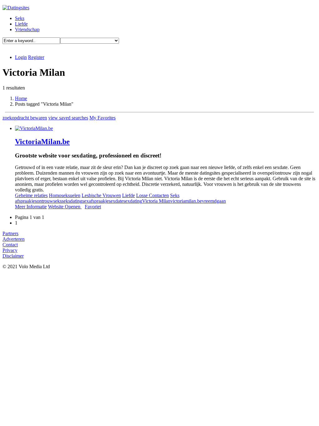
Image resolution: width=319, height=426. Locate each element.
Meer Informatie (31, 206)
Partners (10, 233)
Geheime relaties (31, 195)
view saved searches (68, 117)
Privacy (9, 250)
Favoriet (93, 206)
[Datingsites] (15, 7)
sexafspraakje (95, 201)
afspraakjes (26, 201)
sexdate (116, 201)
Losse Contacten (152, 195)
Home (21, 98)
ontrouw (45, 201)
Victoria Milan (156, 201)
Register (36, 57)
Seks (19, 18)
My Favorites (102, 117)
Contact (10, 244)
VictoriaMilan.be (42, 142)
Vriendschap (27, 29)
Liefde (21, 24)
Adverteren (13, 239)
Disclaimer (13, 256)
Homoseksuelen (64, 195)
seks (57, 201)
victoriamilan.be (186, 201)
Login (21, 57)
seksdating (72, 201)
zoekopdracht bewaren (24, 117)
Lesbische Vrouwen (101, 195)
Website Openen (65, 206)
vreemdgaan (214, 201)
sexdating (132, 201)
